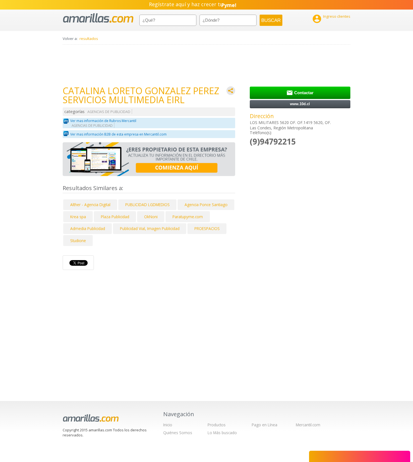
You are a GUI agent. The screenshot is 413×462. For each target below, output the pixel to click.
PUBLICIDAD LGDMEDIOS (147, 204)
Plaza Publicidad (115, 216)
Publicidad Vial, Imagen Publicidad (150, 228)
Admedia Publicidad (87, 228)
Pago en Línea (264, 424)
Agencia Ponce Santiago (206, 204)
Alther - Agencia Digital (90, 204)
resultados (89, 38)
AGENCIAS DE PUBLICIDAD (108, 111)
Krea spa (78, 216)
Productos (217, 424)
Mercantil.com (308, 424)
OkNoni (151, 216)
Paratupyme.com (188, 216)
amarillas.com (98, 18)
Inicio (167, 424)
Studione (78, 240)
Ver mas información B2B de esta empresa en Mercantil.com (118, 134)
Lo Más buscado (222, 432)
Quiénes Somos (177, 432)
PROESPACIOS (207, 228)
